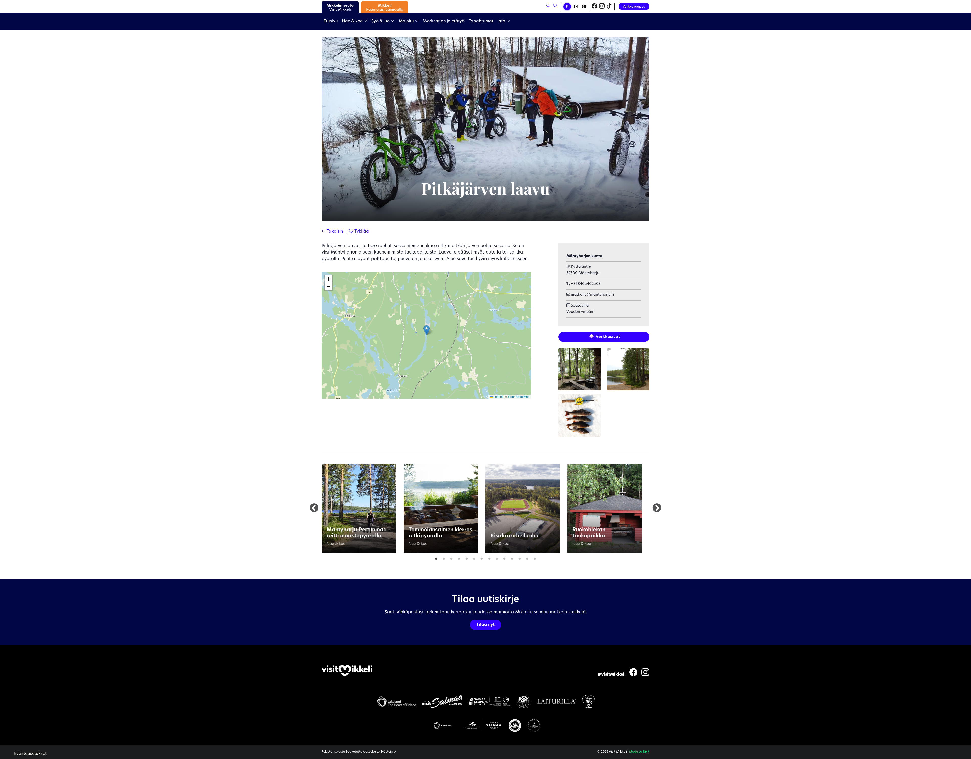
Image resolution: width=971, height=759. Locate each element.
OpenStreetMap (519, 396)
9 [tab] (496, 557)
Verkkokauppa (634, 6)
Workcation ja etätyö (444, 21)
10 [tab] (504, 557)
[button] (426, 330)
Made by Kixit (639, 751)
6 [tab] (474, 557)
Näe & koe (352, 21)
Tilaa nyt (485, 625)
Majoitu (407, 21)
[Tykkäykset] (555, 6)
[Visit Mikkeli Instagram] (602, 6)
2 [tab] (443, 557)
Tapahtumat (481, 21)
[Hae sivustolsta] (548, 6)
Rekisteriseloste (333, 751)
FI (567, 6)
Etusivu (331, 21)
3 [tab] (451, 557)
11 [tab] (512, 557)
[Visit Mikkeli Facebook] (594, 6)
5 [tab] (466, 557)
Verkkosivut (607, 337)
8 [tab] (489, 557)
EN (575, 6)
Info (501, 21)
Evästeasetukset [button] (30, 754)
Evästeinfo (388, 751)
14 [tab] (534, 557)
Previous (314, 508)
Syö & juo (381, 21)
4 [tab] (458, 557)
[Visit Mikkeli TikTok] (609, 6)
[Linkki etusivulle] (347, 671)
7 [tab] (481, 557)
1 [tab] (436, 557)
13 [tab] (527, 557)
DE (584, 6)
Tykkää (361, 231)
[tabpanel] (359, 508)
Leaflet (498, 396)
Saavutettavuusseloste (363, 751)
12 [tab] (519, 557)
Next (657, 508)
